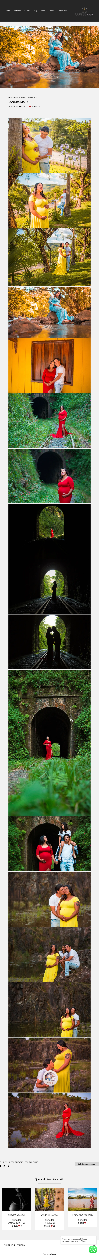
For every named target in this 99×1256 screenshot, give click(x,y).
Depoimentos (62, 11)
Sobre (43, 11)
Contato (51, 11)
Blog (35, 11)
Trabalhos (17, 11)
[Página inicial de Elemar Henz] (84, 11)
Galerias (27, 11)
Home (8, 11)
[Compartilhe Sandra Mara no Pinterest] (8, 1166)
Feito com (49, 1254)
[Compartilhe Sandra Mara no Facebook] (0, 1166)
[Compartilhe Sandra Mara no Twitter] (4, 1166)
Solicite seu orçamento (86, 1164)
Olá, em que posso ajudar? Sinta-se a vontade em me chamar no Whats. (74, 1240)
